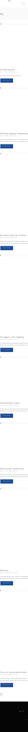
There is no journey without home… (14, 672)
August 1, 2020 (4, 674)
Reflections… (5, 570)
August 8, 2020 (4, 72)
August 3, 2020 (4, 471)
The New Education (7, 69)
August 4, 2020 (4, 405)
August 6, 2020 (4, 237)
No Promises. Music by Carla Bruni (13, 235)
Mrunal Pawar (14, 72)
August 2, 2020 (4, 572)
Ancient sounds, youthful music (12, 468)
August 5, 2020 (4, 339)
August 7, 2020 (4, 135)
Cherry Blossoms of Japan (10, 403)
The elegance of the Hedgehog (12, 337)
